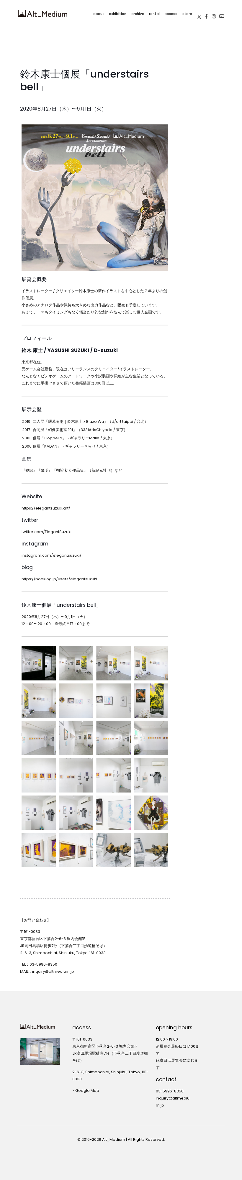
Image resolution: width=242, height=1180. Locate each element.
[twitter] (199, 13)
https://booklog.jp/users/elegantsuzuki (59, 579)
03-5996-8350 (43, 964)
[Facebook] (206, 13)
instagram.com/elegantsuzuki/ (51, 555)
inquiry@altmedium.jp (53, 971)
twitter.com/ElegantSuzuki (46, 532)
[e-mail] (221, 13)
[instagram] (214, 13)
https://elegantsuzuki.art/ (46, 508)
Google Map (87, 1090)
